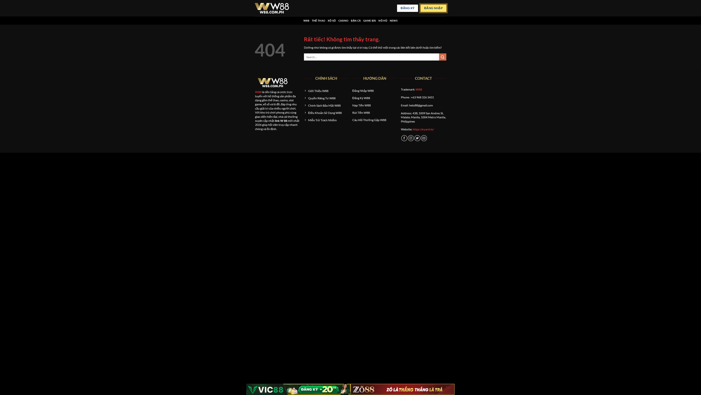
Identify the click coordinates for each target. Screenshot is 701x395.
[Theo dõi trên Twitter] (417, 138)
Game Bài (369, 20)
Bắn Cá (356, 20)
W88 (306, 20)
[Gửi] (442, 57)
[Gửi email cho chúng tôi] (424, 138)
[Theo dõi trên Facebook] (404, 138)
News (394, 20)
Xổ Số (332, 20)
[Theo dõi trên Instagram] (411, 138)
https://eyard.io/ (423, 129)
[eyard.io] (272, 8)
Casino (343, 20)
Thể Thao (318, 20)
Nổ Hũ (382, 20)
